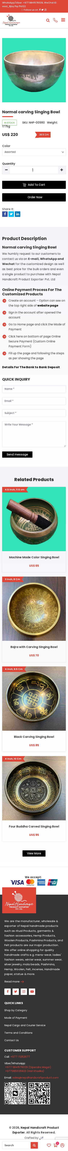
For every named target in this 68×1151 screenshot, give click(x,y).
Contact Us (11, 1040)
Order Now (35, 197)
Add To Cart (36, 185)
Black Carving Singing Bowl (34, 737)
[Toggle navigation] (62, 20)
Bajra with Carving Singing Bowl (34, 647)
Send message (17, 454)
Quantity (8, 164)
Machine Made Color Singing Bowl (34, 557)
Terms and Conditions (18, 1033)
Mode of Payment (15, 1018)
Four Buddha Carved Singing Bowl (34, 826)
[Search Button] (34, 1145)
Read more (12, 981)
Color (6, 146)
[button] (61, 70)
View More (34, 853)
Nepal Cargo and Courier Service (25, 1025)
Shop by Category (15, 1010)
